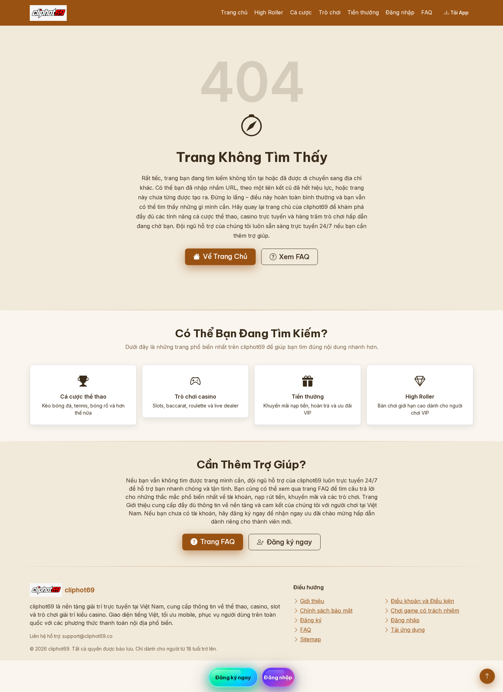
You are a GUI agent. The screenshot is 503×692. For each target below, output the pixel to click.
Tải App (459, 13)
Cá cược (301, 12)
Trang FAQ (217, 541)
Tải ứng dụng (408, 629)
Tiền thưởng (363, 12)
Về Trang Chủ (225, 256)
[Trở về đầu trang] (487, 676)
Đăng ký (311, 620)
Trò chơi (329, 12)
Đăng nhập (400, 12)
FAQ (426, 12)
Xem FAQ (294, 256)
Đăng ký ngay (289, 542)
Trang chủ (234, 12)
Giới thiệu (312, 600)
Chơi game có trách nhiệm (425, 610)
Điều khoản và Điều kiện (422, 600)
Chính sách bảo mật (326, 610)
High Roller (268, 12)
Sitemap (310, 639)
